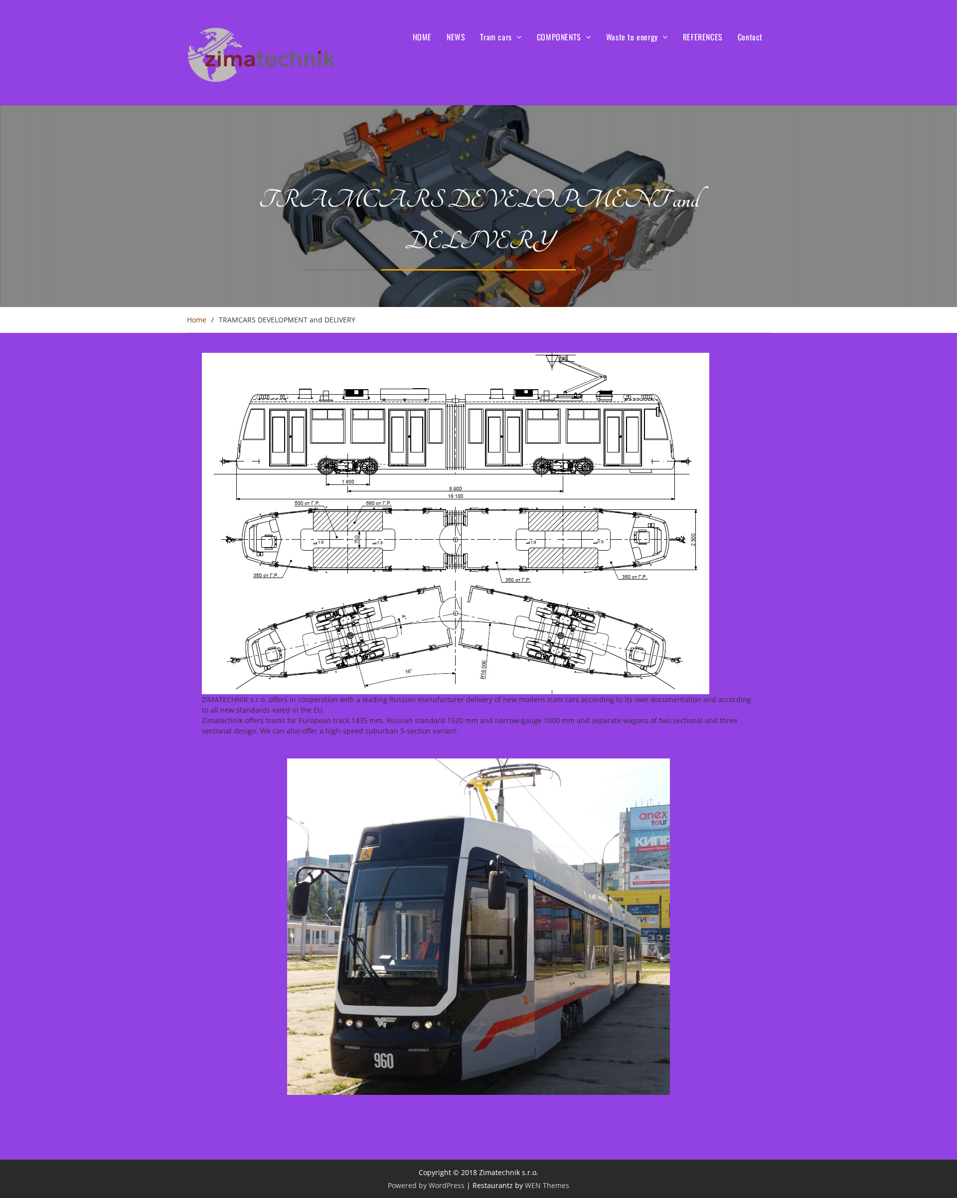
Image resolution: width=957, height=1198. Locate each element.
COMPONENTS (559, 37)
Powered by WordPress (426, 1185)
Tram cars (495, 37)
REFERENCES (703, 37)
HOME (422, 37)
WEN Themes (547, 1185)
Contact (750, 37)
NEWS (456, 37)
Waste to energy (632, 37)
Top (933, 1174)
